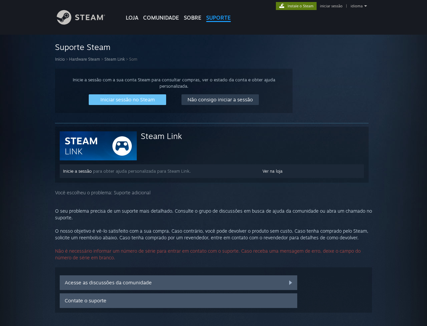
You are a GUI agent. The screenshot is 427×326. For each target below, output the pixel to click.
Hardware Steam (84, 59)
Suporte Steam (82, 47)
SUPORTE (218, 17)
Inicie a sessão (77, 171)
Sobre (192, 17)
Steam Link (114, 59)
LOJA (132, 17)
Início (60, 59)
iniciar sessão (331, 6)
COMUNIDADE (161, 17)
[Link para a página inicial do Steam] (81, 23)
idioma (357, 6)
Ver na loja (273, 171)
